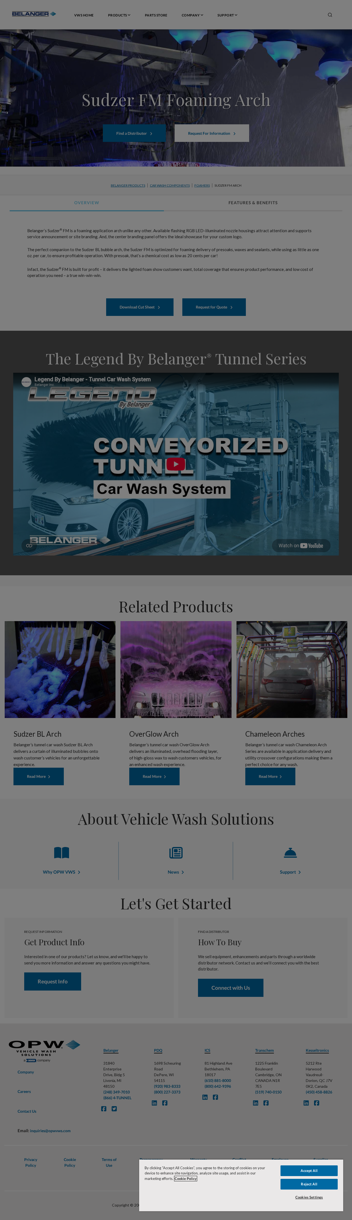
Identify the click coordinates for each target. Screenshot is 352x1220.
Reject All (309, 1184)
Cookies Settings (309, 1197)
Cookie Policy (186, 1178)
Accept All (309, 1170)
